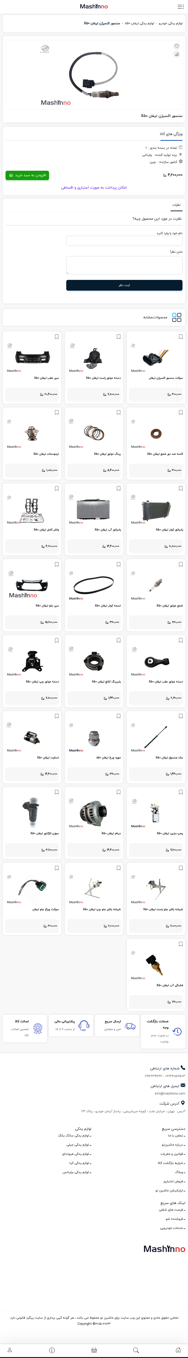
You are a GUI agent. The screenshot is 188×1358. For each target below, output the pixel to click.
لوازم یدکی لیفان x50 (139, 23)
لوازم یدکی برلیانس (76, 1172)
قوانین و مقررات (171, 1154)
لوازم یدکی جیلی (77, 1145)
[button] (94, 1351)
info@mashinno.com (170, 1094)
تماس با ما (175, 1135)
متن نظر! (176, 252)
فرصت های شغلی (171, 1210)
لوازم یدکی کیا (79, 1163)
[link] (156, 367)
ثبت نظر (124, 285)
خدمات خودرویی (171, 1228)
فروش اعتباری (173, 1181)
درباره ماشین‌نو (172, 1145)
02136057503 (175, 1076)
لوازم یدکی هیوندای (75, 1154)
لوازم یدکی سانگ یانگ (73, 1135)
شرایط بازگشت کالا (170, 1163)
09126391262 (153, 1076)
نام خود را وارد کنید (169, 233)
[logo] (94, 5)
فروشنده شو (174, 1219)
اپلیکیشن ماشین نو (169, 1190)
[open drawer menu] (180, 7)
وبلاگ (179, 1172)
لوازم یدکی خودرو (170, 23)
